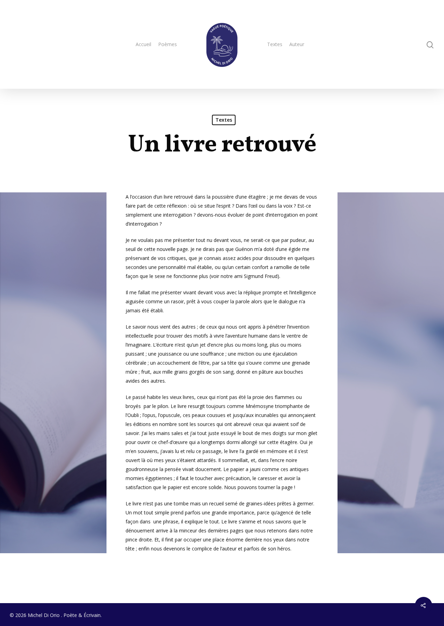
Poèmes (167, 44)
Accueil (143, 44)
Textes (274, 44)
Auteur (296, 44)
